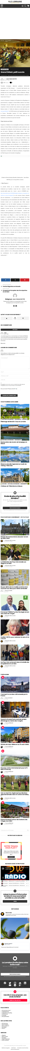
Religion (24, 419)
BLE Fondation (5, 1024)
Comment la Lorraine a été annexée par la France (14, 695)
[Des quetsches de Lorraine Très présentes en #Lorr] (15, 932)
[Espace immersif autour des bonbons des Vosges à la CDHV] (15, 810)
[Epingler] (24, 279)
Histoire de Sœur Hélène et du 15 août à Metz (15, 744)
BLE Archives (5, 1023)
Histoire (4, 483)
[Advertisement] (15, 24)
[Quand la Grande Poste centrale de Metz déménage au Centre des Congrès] (15, 710)
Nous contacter (5, 1040)
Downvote (23, 318)
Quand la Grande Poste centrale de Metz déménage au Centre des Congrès (14, 720)
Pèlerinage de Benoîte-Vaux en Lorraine (13, 422)
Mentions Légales (6, 1047)
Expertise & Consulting (7, 1012)
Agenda (4, 1035)
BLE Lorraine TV (5, 1025)
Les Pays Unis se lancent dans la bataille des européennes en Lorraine (15, 663)
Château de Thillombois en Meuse (11, 486)
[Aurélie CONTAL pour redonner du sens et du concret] (15, 627)
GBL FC (3, 1028)
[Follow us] (22, 6)
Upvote (7, 318)
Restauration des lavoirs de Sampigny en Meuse (14, 443)
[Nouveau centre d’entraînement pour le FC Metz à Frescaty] (15, 758)
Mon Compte (5, 1036)
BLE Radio (4, 1027)
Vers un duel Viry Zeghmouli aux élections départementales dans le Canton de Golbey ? (15, 794)
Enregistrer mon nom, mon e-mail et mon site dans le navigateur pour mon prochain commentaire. (13, 385)
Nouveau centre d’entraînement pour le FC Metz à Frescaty (14, 768)
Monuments (18, 419)
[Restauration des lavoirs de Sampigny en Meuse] (15, 432)
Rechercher (28, 830)
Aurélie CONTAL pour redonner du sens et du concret (15, 638)
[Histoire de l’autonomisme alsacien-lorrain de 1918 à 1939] (15, 527)
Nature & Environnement (13, 461)
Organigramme (5, 1011)
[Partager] (5, 279)
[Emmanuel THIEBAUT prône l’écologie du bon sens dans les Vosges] (15, 602)
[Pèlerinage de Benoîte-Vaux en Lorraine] (15, 412)
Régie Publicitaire (6, 1039)
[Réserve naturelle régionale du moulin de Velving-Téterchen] (15, 454)
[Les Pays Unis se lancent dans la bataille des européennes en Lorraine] (15, 653)
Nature (4, 461)
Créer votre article (15, 1000)
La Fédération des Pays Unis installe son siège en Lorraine (13, 562)
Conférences (5, 1014)
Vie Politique (25, 517)
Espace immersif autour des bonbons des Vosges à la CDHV (14, 820)
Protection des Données (22, 1047)
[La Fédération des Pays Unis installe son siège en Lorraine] (15, 552)
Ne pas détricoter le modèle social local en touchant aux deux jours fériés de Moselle (14, 587)
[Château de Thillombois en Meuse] (15, 476)
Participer (4, 1015)
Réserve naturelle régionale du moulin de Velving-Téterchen (14, 464)
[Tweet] (15, 279)
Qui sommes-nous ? (6, 1010)
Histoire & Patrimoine (7, 419)
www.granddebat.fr (5, 111)
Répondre (15, 329)
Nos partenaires (5, 1016)
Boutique (4, 1037)
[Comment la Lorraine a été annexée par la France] (15, 685)
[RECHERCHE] (25, 6)
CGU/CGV (13, 1047)
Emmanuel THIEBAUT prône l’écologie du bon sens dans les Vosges (15, 612)
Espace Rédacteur (15, 1049)
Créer (15, 901)
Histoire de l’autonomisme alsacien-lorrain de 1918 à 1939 (14, 537)
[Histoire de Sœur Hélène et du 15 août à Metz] (15, 735)
